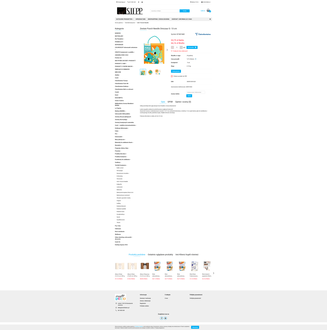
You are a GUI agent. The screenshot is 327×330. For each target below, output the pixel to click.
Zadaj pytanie (176, 71)
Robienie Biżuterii (121, 206)
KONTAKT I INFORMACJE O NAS (182, 19)
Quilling (119, 203)
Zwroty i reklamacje (145, 300)
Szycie (118, 217)
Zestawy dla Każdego (121, 119)
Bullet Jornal (120, 168)
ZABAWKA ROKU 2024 (121, 55)
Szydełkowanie (121, 219)
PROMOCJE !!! (119, 42)
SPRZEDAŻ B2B (140, 19)
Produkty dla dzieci (120, 154)
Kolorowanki (118, 136)
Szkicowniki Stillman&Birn (122, 114)
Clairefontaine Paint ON (121, 83)
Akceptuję (195, 327)
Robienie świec (120, 211)
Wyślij (189, 95)
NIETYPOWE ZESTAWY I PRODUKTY (125, 60)
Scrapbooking (120, 214)
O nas (166, 298)
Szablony (117, 162)
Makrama (119, 189)
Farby (116, 131)
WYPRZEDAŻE (119, 44)
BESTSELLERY (119, 36)
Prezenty (117, 151)
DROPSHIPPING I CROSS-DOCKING (158, 19)
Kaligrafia (119, 184)
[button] (143, 295)
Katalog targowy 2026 (121, 245)
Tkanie (118, 222)
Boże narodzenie (119, 231)
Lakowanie (119, 187)
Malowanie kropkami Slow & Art (125, 192)
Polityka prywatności (195, 298)
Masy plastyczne (120, 139)
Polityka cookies (144, 306)
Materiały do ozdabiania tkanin (124, 142)
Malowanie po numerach (123, 195)
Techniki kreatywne (120, 165)
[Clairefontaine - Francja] (203, 34)
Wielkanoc (118, 234)
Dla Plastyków (119, 39)
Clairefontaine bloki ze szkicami (124, 89)
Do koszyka (191, 47)
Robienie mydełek (121, 209)
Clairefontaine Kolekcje (122, 86)
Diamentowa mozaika (122, 173)
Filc (116, 134)
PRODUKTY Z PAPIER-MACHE (124, 66)
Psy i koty (117, 226)
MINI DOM (118, 72)
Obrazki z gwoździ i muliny (124, 198)
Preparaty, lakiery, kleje (121, 148)
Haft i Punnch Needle (122, 181)
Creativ (117, 92)
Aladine (117, 75)
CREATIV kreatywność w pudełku (124, 52)
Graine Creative (119, 100)
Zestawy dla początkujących (123, 117)
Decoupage (120, 170)
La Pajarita (118, 108)
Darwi (116, 95)
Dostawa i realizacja (145, 298)
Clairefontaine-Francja (121, 80)
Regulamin (143, 303)
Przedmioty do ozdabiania (122, 159)
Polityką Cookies (139, 326)
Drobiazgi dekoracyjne (121, 128)
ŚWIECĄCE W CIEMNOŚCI (122, 69)
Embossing (120, 176)
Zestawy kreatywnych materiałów (124, 122)
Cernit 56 (117, 242)
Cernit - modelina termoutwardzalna (125, 125)
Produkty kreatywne (120, 156)
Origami (119, 200)
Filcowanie (119, 178)
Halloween (118, 228)
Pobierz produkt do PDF (180, 76)
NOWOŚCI (118, 33)
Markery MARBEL (120, 111)
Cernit (116, 78)
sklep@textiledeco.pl (123, 307)
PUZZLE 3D (118, 58)
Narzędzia (118, 145)
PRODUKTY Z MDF (120, 63)
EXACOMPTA (119, 98)
